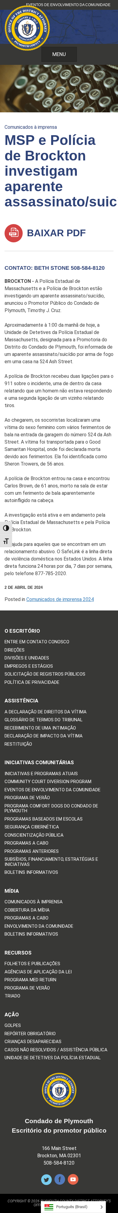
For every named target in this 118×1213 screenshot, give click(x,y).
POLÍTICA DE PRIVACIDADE (32, 682)
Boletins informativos (31, 872)
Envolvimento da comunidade (39, 926)
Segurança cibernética (32, 827)
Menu (59, 54)
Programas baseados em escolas (44, 819)
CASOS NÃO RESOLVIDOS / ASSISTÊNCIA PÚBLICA (56, 1050)
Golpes (13, 1025)
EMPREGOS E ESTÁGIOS (29, 666)
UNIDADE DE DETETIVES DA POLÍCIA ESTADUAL (53, 1057)
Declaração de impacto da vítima (44, 736)
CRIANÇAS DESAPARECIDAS (33, 1041)
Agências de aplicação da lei (38, 972)
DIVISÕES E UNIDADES (27, 658)
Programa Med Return (30, 980)
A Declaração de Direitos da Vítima (46, 712)
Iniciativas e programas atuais (41, 773)
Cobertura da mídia (27, 910)
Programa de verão (27, 797)
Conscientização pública (34, 835)
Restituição (18, 744)
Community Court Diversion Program (48, 781)
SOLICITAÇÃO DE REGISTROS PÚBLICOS (45, 674)
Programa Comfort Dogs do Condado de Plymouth (51, 808)
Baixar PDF (55, 232)
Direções (15, 650)
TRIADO (12, 996)
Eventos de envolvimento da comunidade (68, 5)
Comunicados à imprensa (31, 127)
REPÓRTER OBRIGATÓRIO (30, 1033)
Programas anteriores (32, 851)
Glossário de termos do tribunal (44, 720)
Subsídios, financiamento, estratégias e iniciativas (51, 862)
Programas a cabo (26, 843)
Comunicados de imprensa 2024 (60, 599)
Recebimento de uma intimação (40, 728)
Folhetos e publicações (32, 963)
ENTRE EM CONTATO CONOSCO (37, 642)
